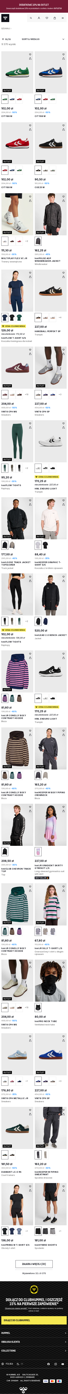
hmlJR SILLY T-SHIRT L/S (48, 948)
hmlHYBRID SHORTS (46, 1245)
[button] (39, 18)
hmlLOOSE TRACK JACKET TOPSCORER (16, 563)
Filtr (8, 39)
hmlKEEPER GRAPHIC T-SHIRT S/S (48, 563)
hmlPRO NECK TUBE (46, 1021)
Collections (8, 1350)
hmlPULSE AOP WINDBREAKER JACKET (47, 259)
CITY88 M (6, 116)
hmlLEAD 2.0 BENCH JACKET (51, 635)
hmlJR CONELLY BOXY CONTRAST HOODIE (13, 716)
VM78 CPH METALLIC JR (14, 1098)
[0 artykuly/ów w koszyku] (55, 18)
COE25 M (40, 187)
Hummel (5, 1333)
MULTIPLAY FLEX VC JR (14, 258)
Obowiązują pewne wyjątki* (16, 1308)
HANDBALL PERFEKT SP (48, 331)
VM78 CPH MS (9, 411)
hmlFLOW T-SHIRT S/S (13, 338)
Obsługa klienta (10, 1341)
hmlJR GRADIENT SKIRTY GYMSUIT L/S (49, 866)
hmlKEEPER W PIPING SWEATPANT (46, 1173)
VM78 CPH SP (42, 411)
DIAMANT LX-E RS (11, 1172)
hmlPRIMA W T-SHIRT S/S (15, 1245)
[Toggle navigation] (31, 18)
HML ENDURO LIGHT (46, 488)
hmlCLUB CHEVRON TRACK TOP (16, 870)
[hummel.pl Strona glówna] (5, 18)
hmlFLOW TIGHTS (11, 485)
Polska (9, 1364)
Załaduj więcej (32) (34, 1264)
